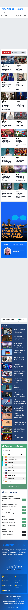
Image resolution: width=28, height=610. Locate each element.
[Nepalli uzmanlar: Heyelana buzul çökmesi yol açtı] (7, 186)
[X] (10, 566)
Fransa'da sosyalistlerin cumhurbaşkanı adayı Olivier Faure (20, 87)
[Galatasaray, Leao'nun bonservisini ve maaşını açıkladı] (7, 152)
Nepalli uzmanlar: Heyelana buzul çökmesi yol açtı (7, 195)
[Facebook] (7, 566)
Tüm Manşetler (8, 585)
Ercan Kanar (16, 249)
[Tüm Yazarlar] (25, 244)
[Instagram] (12, 566)
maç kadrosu (21, 601)
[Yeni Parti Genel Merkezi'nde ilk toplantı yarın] (20, 116)
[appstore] (9, 570)
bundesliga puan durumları (10, 601)
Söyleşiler (19, 16)
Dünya (4, 82)
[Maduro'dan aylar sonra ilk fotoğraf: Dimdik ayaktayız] (7, 116)
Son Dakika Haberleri (18, 586)
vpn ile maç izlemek (19, 603)
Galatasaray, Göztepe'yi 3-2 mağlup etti (20, 160)
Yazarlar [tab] (7, 244)
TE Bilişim (18, 607)
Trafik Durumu (7, 581)
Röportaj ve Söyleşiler (15, 596)
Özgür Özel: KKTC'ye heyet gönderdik (6, 141)
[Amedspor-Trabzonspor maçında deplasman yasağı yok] (20, 133)
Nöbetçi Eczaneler (5, 577)
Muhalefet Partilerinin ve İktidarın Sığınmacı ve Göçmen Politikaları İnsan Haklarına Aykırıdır (18, 252)
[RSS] (21, 566)
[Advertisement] (14, 34)
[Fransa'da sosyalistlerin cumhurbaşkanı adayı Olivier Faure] (20, 77)
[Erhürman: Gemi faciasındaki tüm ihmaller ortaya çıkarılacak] (7, 60)
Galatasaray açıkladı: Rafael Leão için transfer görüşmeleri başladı (20, 196)
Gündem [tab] (6, 52)
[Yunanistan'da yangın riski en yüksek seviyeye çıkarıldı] (7, 169)
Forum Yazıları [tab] (18, 244)
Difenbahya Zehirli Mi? (19, 598)
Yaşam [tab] (22, 52)
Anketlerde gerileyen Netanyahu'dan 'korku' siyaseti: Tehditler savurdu (20, 105)
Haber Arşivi (7, 590)
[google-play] (18, 570)
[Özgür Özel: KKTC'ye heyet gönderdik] (7, 133)
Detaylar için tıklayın (14, 486)
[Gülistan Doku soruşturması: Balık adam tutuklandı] (20, 60)
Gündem (4, 65)
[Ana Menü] (4, 12)
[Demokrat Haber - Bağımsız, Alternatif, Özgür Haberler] (12, 9)
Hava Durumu (20, 576)
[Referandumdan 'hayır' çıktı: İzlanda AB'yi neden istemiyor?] (7, 77)
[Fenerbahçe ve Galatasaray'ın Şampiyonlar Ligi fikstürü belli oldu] (20, 169)
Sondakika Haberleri (7, 16)
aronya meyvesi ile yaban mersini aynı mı (14, 599)
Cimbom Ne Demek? (7, 598)
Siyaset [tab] (15, 52)
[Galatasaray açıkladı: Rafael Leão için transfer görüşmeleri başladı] (20, 186)
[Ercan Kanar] (7, 251)
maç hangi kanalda (8, 603)
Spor (17, 138)
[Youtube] (18, 566)
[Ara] (2, 12)
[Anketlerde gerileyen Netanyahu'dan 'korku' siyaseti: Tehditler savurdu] (20, 96)
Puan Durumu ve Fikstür (20, 581)
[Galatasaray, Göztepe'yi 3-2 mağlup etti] (20, 152)
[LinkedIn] (15, 566)
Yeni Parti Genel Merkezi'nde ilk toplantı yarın (20, 124)
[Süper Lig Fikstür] (25, 492)
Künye (7, 596)
